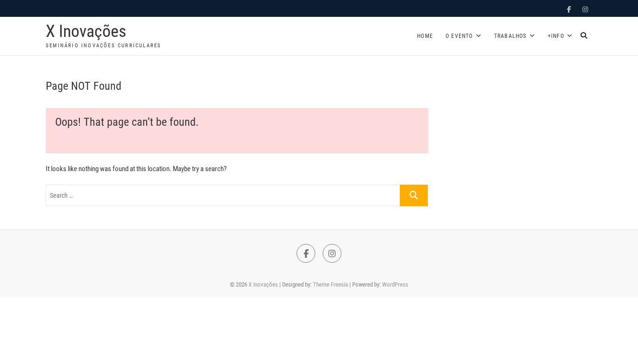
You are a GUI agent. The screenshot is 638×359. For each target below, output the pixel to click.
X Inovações (86, 31)
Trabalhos (510, 36)
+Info (556, 36)
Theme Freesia (330, 284)
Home (425, 36)
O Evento (459, 36)
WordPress (395, 284)
